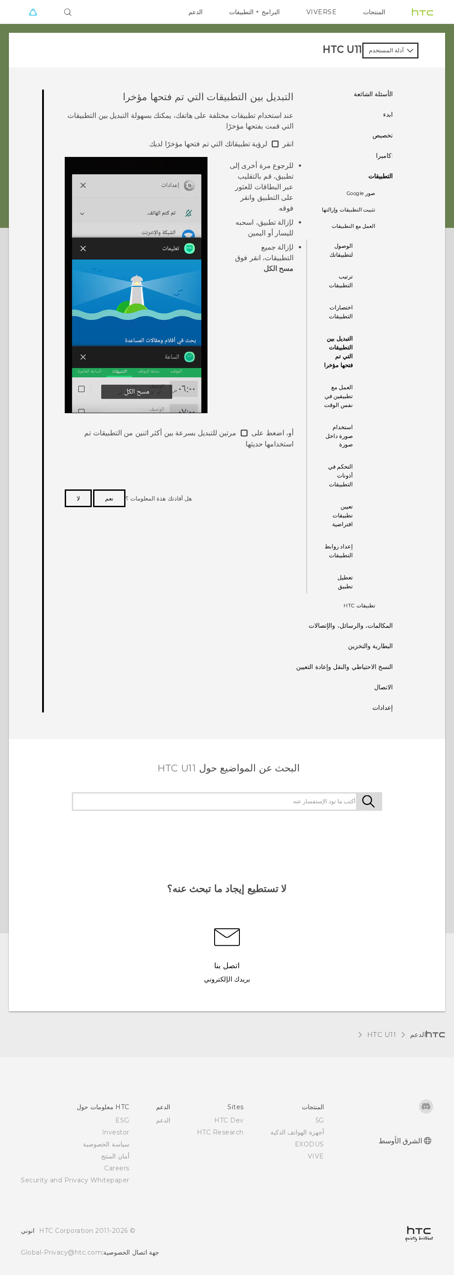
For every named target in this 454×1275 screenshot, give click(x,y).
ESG (122, 1120)
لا (78, 498)
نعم (109, 498)
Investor (115, 1132)
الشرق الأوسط (401, 1141)
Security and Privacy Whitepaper (75, 1180)
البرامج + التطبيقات (254, 12)
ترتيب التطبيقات (341, 281)
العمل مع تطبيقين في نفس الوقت (338, 395)
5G (320, 1120)
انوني (28, 1231)
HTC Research (220, 1132)
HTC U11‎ (381, 1034)
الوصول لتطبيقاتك (341, 250)
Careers (116, 1168)
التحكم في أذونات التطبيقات (340, 475)
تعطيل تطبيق (345, 582)
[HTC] (422, 12)
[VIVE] (32, 12)
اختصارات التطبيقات (341, 312)
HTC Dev (229, 1120)
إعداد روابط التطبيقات (339, 551)
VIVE (316, 1156)
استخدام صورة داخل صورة (339, 435)
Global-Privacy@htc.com (61, 1252)
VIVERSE (321, 12)
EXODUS (309, 1144)
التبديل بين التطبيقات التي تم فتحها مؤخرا (338, 351)
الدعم (195, 12)
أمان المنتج (115, 1156)
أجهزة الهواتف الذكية (297, 1132)
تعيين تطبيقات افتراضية (342, 515)
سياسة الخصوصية (106, 1144)
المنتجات (374, 12)
